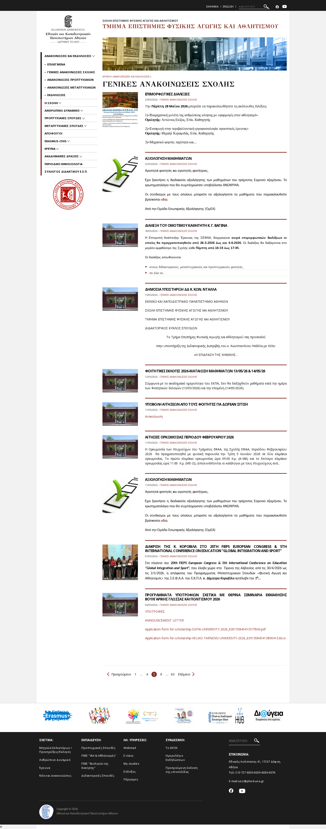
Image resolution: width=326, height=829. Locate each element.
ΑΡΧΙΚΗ (106, 76)
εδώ (164, 199)
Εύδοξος (130, 772)
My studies (131, 764)
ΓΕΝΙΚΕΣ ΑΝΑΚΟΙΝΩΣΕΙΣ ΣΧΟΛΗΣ (71, 72)
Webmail (130, 748)
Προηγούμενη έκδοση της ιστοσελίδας (182, 770)
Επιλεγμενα (56, 64)
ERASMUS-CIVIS (56, 141)
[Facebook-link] (277, 7)
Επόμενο (183, 674)
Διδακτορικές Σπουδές (97, 776)
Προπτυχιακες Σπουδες (63, 118)
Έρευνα (44, 768)
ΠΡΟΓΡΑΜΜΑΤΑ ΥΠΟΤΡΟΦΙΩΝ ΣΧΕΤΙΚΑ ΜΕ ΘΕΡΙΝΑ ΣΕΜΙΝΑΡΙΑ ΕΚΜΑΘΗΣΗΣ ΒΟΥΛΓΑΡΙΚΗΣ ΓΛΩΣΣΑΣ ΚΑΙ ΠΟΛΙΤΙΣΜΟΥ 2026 (216, 597)
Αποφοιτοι (53, 133)
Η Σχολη (52, 103)
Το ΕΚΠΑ (172, 748)
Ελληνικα (212, 6)
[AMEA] (99, 717)
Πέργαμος (131, 779)
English (228, 6)
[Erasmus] (57, 717)
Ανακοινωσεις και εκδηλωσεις (131, 76)
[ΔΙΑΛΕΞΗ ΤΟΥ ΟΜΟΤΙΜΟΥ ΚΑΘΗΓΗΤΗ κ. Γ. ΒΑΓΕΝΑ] (120, 238)
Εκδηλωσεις (56, 95)
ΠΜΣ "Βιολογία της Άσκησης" (94, 766)
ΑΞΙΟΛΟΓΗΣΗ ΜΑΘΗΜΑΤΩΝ (168, 158)
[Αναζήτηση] (266, 7)
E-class (129, 756)
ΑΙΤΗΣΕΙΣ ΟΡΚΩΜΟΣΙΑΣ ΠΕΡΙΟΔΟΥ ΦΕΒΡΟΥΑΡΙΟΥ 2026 (189, 437)
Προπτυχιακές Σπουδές (98, 748)
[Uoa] (46, 812)
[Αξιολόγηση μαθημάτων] (120, 176)
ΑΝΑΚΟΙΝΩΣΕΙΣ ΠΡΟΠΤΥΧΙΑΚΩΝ (70, 80)
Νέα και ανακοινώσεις (55, 776)
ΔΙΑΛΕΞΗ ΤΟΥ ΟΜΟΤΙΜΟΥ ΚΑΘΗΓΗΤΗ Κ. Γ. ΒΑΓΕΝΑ (186, 225)
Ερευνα (50, 149)
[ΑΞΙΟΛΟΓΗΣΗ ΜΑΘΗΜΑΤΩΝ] (120, 498)
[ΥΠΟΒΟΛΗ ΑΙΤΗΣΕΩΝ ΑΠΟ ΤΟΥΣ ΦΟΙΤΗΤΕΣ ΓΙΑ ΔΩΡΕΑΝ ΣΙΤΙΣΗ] (120, 416)
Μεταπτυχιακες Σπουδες (64, 126)
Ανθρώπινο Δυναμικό (55, 760)
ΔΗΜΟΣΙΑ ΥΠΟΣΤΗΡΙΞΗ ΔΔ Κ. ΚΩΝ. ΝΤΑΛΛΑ (180, 289)
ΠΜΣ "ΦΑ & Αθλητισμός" (98, 756)
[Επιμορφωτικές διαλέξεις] (120, 112)
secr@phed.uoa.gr (251, 781)
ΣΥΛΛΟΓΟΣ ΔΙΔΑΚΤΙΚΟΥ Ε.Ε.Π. (66, 172)
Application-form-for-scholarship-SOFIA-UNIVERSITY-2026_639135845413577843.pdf (205, 629)
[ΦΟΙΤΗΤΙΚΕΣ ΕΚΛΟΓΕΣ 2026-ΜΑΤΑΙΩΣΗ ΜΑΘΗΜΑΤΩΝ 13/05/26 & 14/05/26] (120, 383)
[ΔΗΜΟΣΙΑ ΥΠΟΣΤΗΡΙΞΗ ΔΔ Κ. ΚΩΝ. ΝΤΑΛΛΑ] (120, 301)
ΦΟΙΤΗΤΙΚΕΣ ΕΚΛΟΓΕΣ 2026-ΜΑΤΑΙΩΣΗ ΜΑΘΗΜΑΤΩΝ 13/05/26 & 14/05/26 (205, 371)
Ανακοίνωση (154, 416)
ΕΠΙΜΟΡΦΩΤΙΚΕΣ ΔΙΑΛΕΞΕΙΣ (167, 94)
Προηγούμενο (121, 674)
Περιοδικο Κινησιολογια (63, 164)
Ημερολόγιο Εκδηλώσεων (175, 758)
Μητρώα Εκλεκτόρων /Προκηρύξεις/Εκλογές (55, 750)
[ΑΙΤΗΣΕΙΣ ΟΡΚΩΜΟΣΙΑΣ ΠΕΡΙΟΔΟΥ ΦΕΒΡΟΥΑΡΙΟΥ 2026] (120, 449)
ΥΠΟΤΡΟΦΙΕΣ (155, 611)
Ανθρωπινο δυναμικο (62, 111)
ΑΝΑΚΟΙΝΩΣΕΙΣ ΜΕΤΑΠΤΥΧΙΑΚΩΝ (71, 87)
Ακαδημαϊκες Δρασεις (62, 156)
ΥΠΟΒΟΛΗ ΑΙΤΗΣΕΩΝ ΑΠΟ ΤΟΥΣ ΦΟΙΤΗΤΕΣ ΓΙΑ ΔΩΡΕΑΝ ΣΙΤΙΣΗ (196, 404)
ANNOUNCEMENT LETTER (164, 620)
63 (172, 674)
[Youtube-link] (284, 7)
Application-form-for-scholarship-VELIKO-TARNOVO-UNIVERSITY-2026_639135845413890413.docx (215, 638)
